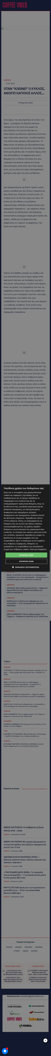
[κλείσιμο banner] (45, 1040)
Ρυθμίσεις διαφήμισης (17, 543)
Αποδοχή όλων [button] (26, 555)
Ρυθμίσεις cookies (21, 549)
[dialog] (25, 528)
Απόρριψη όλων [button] (26, 561)
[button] (25, 567)
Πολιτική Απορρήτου (38, 549)
